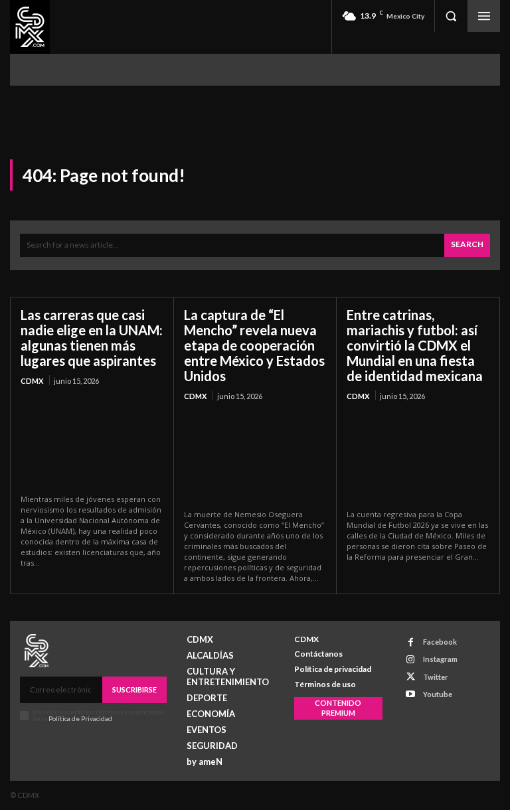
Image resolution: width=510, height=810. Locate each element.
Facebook (440, 641)
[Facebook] (410, 642)
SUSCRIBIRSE (134, 689)
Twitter (435, 677)
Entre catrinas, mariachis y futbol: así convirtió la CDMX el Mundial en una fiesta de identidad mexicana (415, 345)
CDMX (32, 380)
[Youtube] (410, 694)
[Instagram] (410, 659)
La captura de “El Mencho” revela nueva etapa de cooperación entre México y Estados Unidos (254, 345)
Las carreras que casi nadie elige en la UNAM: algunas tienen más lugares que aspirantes (92, 337)
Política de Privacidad (80, 718)
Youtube (437, 694)
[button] (451, 16)
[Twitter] (410, 677)
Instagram (440, 659)
